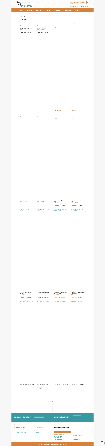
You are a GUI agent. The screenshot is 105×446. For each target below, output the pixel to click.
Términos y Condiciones (21, 432)
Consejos (38, 432)
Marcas (23, 16)
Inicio (21, 10)
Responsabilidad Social (40, 430)
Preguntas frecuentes (20, 427)
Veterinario (57, 10)
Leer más (23, 389)
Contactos (77, 10)
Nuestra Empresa (39, 427)
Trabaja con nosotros (79, 433)
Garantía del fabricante (21, 430)
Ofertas (48, 10)
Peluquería (68, 10)
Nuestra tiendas (78, 435)
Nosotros (29, 10)
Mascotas (38, 10)
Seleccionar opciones (26, 32)
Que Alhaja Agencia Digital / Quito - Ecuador (57, 444)
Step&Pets (75, 439)
